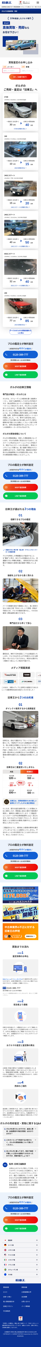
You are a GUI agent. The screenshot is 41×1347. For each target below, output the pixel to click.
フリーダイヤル (17, 979)
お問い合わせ (25, 1301)
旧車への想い (7, 1297)
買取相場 (6, 1287)
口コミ (5, 1292)
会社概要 (24, 1297)
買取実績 (24, 1287)
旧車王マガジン (8, 1306)
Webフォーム (7, 979)
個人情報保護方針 (8, 1301)
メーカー (10, 67)
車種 (27, 67)
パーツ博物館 (25, 1306)
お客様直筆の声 (26, 1292)
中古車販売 (6, 1311)
